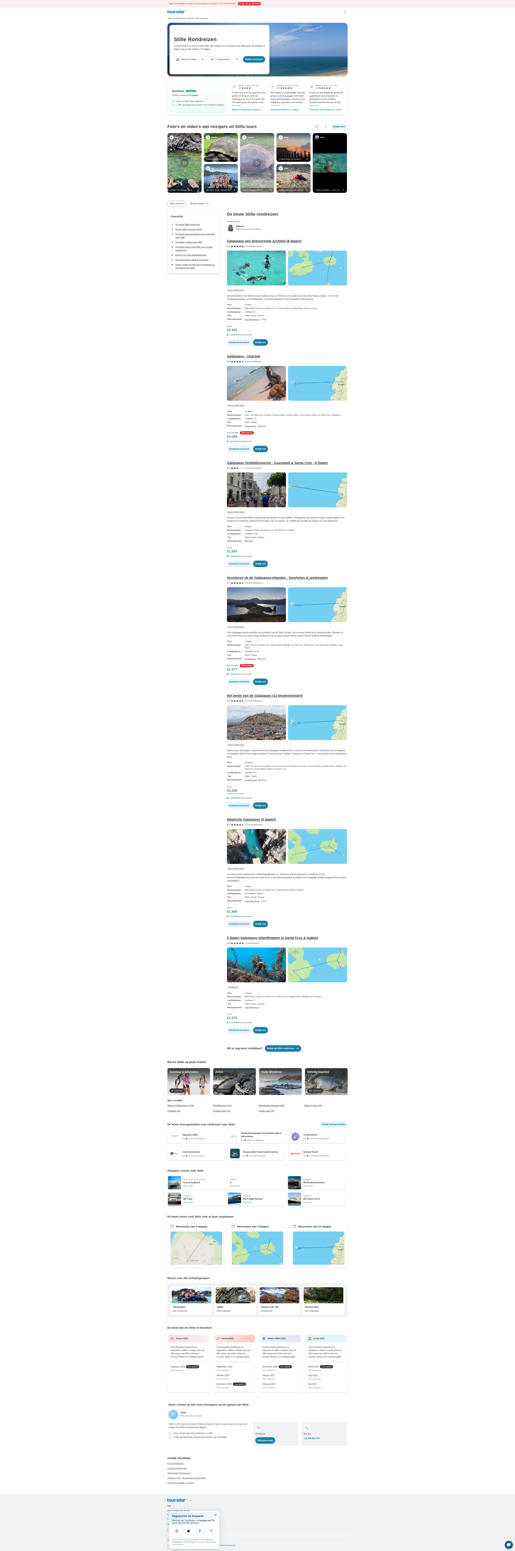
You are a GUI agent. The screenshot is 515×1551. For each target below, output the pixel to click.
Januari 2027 (268, 1375)
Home (169, 18)
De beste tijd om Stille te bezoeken (191, 260)
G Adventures (250, 426)
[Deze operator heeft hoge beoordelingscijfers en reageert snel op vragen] (264, 319)
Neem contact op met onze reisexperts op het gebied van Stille (195, 266)
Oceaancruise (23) (222, 1111)
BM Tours (249, 541)
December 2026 (270, 1367)
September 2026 (224, 1367)
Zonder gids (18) (266, 1111)
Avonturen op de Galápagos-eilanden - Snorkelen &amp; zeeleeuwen (326, 110)
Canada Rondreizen (177, 1468)
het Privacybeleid (189, 1542)
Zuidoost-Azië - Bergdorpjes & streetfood (186, 1478)
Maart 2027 (313, 1367)
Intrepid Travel (251, 780)
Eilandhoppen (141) (222, 1105)
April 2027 (313, 1375)
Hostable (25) (173, 1111)
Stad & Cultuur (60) (313, 1105)
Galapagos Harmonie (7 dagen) (285, 110)
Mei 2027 (312, 1384)
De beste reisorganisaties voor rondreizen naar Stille (195, 236)
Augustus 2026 (178, 1367)
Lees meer (236, 105)
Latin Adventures (252, 1007)
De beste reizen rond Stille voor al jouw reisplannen (194, 248)
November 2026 (224, 1384)
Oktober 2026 (222, 1375)
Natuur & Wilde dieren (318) (180, 1105)
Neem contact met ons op (178, 1510)
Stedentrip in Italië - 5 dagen (180, 1483)
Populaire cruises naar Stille (188, 242)
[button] (287, 335)
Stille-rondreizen (202, 18)
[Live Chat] (509, 1545)
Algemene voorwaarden (225, 1545)
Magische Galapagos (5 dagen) (246, 110)
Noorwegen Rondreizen (178, 1473)
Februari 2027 (269, 1384)
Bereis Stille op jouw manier (188, 229)
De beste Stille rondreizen (187, 224)
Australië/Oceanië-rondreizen (183, 18)
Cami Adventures (252, 319)
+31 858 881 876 (312, 1438)
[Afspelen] (184, 163)
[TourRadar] (176, 11)
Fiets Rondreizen (175, 1463)
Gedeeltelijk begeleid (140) (271, 1105)
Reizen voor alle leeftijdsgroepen (191, 255)
